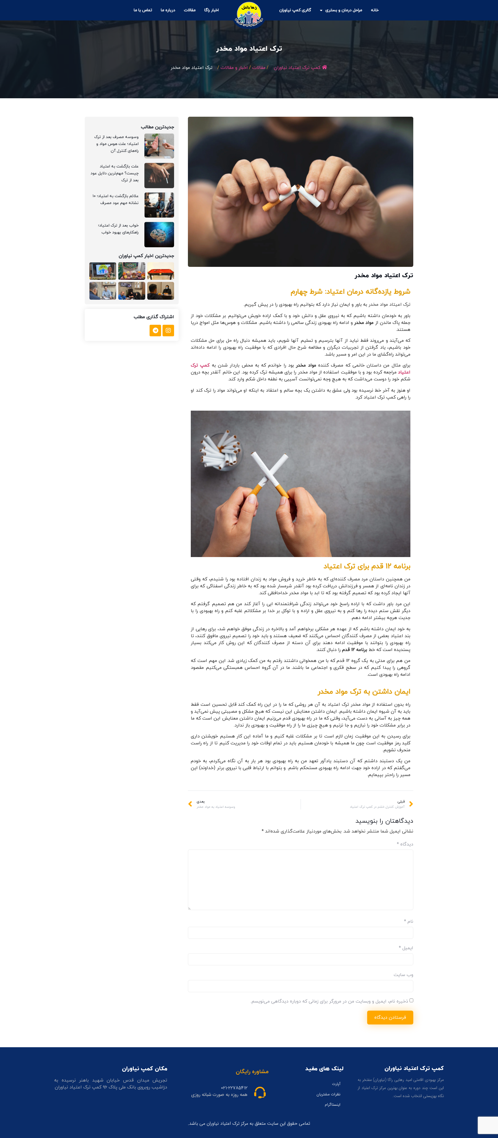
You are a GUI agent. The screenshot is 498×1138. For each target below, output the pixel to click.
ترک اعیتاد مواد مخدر (389, 304)
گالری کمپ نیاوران (295, 10)
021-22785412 (234, 1088)
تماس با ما (143, 10)
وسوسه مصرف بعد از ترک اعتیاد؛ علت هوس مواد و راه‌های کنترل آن (116, 144)
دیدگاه (405, 844)
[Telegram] (155, 330)
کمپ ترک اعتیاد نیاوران (297, 68)
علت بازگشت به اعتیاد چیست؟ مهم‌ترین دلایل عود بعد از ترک (114, 173)
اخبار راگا (211, 10)
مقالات (190, 10)
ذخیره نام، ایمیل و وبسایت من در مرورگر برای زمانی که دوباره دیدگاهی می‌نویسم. (329, 1001)
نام (408, 921)
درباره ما (168, 10)
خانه (375, 10)
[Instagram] (168, 330)
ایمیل (406, 948)
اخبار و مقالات (234, 68)
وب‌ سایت (403, 975)
